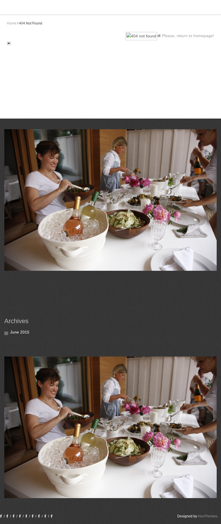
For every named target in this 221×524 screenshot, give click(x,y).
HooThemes (207, 516)
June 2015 (19, 332)
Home (11, 23)
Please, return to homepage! (187, 35)
